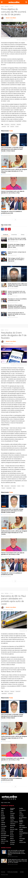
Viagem (21, 840)
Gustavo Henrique (12, 817)
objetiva (4, 126)
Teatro (21, 834)
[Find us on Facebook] (2, 229)
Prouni (3, 487)
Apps (2, 810)
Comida (3, 828)
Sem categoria (23, 827)
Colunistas (3, 826)
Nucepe (19, 124)
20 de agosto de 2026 (13, 302)
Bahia (2, 812)
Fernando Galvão (12, 809)
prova (17, 126)
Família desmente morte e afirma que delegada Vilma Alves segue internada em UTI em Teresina (14, 171)
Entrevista (3, 837)
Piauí (20, 812)
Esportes (3, 839)
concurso (7, 124)
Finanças (12, 813)
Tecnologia (22, 838)
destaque (7, 485)
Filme (11, 811)
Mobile (11, 831)
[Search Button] (26, 2)
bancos (12, 691)
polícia (12, 126)
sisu (14, 487)
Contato (22, 871)
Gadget (12, 815)
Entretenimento (5, 835)
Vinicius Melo (22, 842)
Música (12, 838)
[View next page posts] (15, 220)
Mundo (12, 834)
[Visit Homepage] (14, 2)
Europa (3, 843)
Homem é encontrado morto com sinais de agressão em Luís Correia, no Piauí (17, 293)
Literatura (12, 823)
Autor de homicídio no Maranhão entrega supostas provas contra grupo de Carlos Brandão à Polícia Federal (12, 149)
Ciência (3, 824)
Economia (3, 831)
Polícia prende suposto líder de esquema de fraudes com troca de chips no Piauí (16, 314)
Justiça (4, 166)
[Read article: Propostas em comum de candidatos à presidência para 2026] (14, 203)
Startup (21, 831)
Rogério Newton (21, 821)
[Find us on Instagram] (6, 229)
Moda (11, 833)
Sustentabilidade (23, 833)
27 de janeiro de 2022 (8, 20)
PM (8, 126)
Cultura (3, 830)
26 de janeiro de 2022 (8, 609)
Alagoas (3, 808)
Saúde (20, 823)
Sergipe (21, 829)
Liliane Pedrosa (14, 821)
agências (7, 691)
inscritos (13, 124)
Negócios (12, 840)
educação (13, 485)
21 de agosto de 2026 (6, 152)
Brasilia (3, 815)
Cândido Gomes (3, 818)
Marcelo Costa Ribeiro (11, 17)
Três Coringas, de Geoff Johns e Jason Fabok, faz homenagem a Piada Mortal (16, 260)
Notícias (6, 6)
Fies (23, 485)
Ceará (2, 820)
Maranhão (12, 825)
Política (21, 814)
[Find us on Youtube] (9, 229)
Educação (3, 833)
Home (2, 6)
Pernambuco (22, 810)
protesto (10, 693)
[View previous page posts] (13, 220)
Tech (20, 836)
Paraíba (21, 808)
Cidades (11, 6)
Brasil (3, 144)
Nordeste (12, 842)
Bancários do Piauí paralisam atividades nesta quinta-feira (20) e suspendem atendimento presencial (17, 306)
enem (18, 485)
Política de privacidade (12, 871)
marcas (12, 827)
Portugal (21, 815)
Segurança (22, 825)
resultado (9, 487)
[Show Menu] (1, 2)
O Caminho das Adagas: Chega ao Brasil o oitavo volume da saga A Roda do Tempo (16, 246)
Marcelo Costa (13, 829)
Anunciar (3, 871)
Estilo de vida (4, 841)
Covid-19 (18, 691)
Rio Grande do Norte (23, 818)
